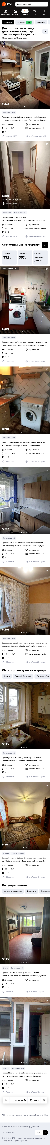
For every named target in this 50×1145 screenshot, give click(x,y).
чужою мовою (10, 1132)
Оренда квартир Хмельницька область (25, 1115)
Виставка (7, 213)
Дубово (6, 853)
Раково (6, 1068)
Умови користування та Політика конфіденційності (20, 1127)
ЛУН (4, 1115)
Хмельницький (9, 112)
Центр (5, 968)
